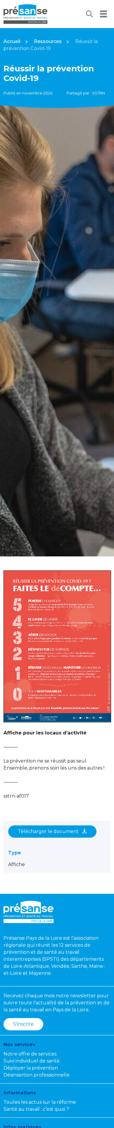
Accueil (12, 41)
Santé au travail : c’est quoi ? (36, 1109)
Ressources (48, 41)
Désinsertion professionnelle (37, 1075)
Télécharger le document (49, 831)
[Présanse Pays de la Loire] (25, 14)
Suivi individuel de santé (32, 1061)
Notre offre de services (30, 1054)
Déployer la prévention (31, 1068)
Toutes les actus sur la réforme (40, 1102)
